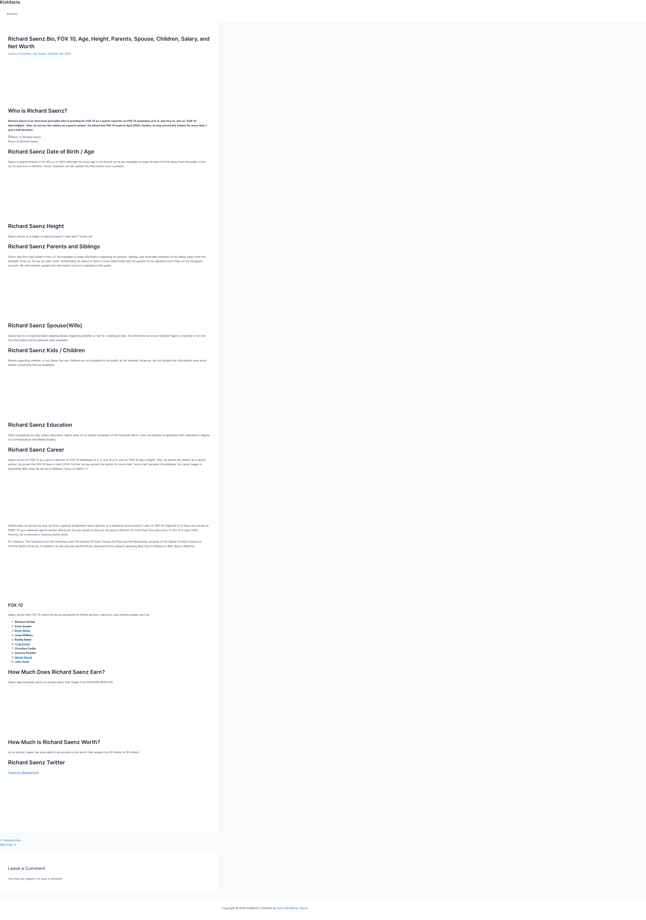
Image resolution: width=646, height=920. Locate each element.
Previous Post (10, 840)
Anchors (12, 13)
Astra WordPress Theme (292, 908)
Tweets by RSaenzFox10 (23, 772)
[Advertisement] (104, 79)
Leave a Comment (19, 53)
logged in (31, 878)
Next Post (8, 844)
